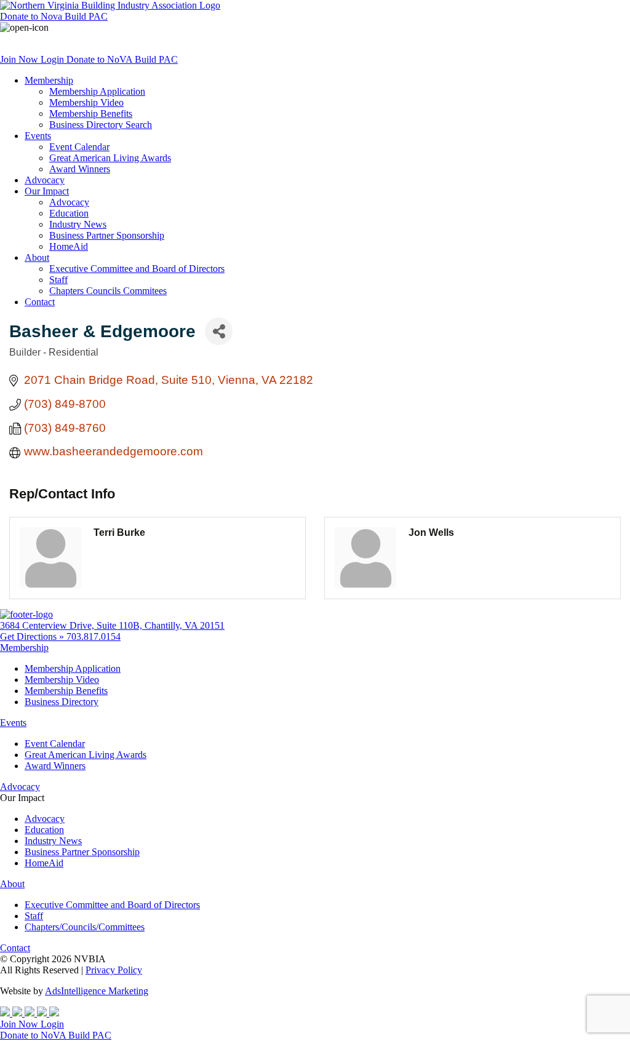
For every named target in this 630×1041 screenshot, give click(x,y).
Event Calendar (79, 147)
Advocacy (45, 180)
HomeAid (68, 246)
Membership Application (97, 91)
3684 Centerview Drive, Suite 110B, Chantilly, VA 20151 (112, 625)
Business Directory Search (100, 124)
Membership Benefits (90, 113)
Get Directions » (33, 636)
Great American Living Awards (110, 158)
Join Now (20, 59)
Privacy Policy (114, 970)
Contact (40, 302)
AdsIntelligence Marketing (96, 991)
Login (53, 59)
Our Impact (47, 191)
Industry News (77, 224)
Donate (54, 16)
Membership (49, 80)
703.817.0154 (93, 636)
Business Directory (61, 701)
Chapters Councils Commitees (108, 290)
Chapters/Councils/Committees (85, 927)
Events (38, 135)
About (37, 257)
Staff (58, 279)
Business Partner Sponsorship (106, 235)
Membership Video (86, 102)
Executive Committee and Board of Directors (137, 268)
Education (69, 213)
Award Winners (79, 169)
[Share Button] (219, 331)
